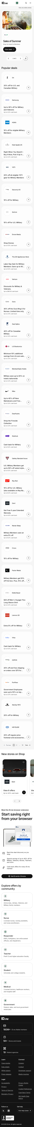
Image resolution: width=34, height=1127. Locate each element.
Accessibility (5, 1083)
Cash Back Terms (24, 1092)
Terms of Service (7, 1090)
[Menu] (30, 3)
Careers (21, 1063)
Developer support (24, 1070)
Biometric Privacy (7, 1094)
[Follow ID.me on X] (3, 1111)
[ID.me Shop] (6, 3)
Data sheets (5, 1067)
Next (26, 745)
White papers (5, 1070)
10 (22, 745)
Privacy (4, 1087)
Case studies (5, 1063)
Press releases (6, 1074)
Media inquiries (23, 1074)
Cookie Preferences (25, 1089)
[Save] (23, 762)
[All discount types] (17, 3)
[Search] (26, 3)
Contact (21, 1067)
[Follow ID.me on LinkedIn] (9, 1111)
